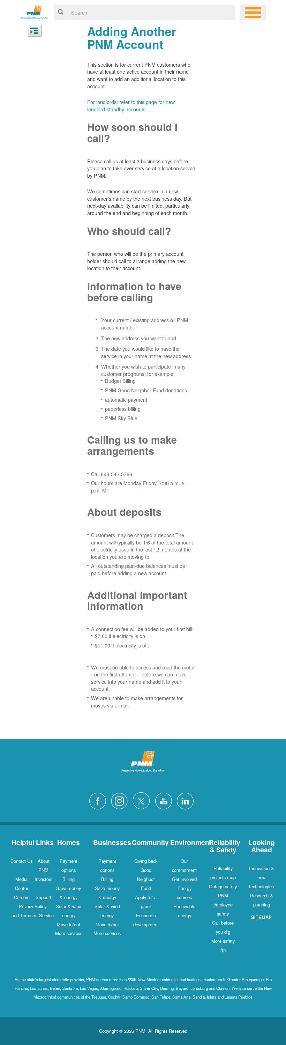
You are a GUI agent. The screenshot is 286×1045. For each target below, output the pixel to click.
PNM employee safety (223, 904)
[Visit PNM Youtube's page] (165, 799)
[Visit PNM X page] (143, 799)
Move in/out (68, 924)
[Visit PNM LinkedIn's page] (187, 799)
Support (43, 897)
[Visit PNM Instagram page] (121, 799)
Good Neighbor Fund (146, 879)
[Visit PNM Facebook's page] (99, 799)
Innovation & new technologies (261, 877)
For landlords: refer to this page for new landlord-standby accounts (131, 105)
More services (68, 933)
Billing (68, 879)
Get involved (184, 879)
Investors (43, 879)
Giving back (145, 861)
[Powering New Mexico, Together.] (34, 11)
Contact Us (21, 861)
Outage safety (223, 886)
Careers (21, 897)
